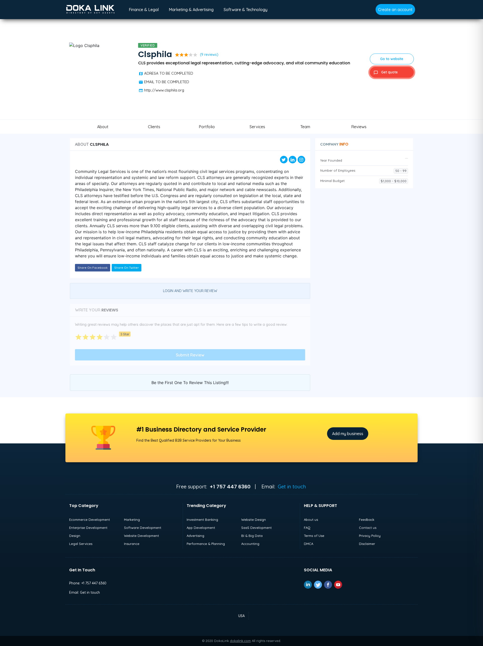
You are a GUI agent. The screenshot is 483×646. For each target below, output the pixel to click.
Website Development (141, 536)
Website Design (253, 520)
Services (257, 126)
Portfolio (207, 126)
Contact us (367, 528)
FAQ (307, 528)
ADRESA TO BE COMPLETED (168, 73)
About (102, 126)
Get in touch (292, 486)
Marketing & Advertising (191, 9)
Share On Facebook (92, 267)
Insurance (131, 544)
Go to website (391, 59)
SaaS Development (256, 528)
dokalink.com (240, 641)
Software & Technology (245, 9)
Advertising (195, 536)
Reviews (359, 126)
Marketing (132, 520)
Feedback (366, 520)
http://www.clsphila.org (164, 90)
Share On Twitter (126, 267)
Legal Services (80, 544)
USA (241, 616)
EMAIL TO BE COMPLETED (166, 81)
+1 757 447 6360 (93, 583)
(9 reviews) (209, 54)
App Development (201, 528)
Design (74, 536)
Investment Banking (202, 520)
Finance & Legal (144, 9)
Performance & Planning (206, 544)
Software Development (142, 528)
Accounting (250, 544)
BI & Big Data (252, 536)
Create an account (395, 9)
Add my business (347, 433)
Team (305, 126)
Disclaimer (367, 544)
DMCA (308, 544)
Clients (154, 126)
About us (311, 520)
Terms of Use (314, 536)
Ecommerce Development (89, 520)
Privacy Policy (370, 536)
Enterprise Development (88, 528)
